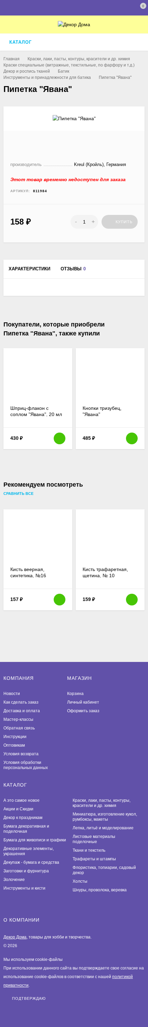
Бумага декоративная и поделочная (26, 829)
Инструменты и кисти (24, 888)
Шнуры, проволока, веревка (100, 890)
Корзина (75, 693)
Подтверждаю (29, 998)
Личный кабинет (83, 702)
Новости (11, 693)
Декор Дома (15, 937)
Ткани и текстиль (89, 850)
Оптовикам (14, 745)
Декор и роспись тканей (26, 71)
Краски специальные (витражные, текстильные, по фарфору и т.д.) (69, 65)
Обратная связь (19, 728)
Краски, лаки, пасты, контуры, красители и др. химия (79, 58)
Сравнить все (18, 493)
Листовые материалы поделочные (94, 839)
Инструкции (15, 736)
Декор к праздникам (22, 817)
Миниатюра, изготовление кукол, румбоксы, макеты (105, 817)
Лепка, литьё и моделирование (103, 828)
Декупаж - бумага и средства (31, 862)
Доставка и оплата (21, 710)
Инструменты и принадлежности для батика (47, 77)
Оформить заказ (83, 710)
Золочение (14, 879)
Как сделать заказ (21, 702)
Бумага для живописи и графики (34, 840)
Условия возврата (21, 753)
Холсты (80, 881)
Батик (63, 71)
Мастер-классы (18, 719)
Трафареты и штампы (94, 859)
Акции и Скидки (18, 809)
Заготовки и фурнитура (26, 871)
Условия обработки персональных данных (25, 765)
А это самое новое (21, 800)
